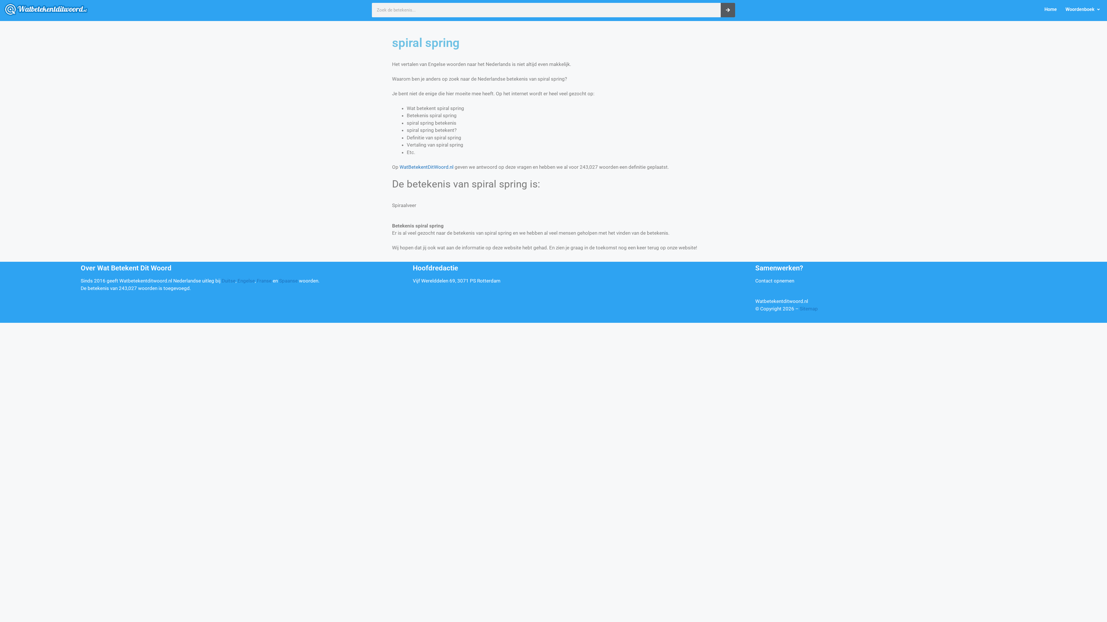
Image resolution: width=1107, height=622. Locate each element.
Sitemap (809, 309)
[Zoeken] (728, 10)
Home (1050, 9)
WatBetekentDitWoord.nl (426, 167)
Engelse (246, 281)
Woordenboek (1079, 9)
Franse (264, 281)
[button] (1082, 9)
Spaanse (288, 281)
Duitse (229, 281)
